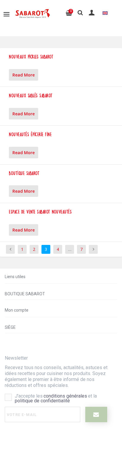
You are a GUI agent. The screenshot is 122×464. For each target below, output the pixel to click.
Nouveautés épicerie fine (30, 134)
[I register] (96, 414)
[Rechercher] (80, 13)
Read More (23, 75)
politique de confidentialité (42, 401)
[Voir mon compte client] (92, 12)
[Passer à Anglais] (105, 13)
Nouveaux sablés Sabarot (31, 96)
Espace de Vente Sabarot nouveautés (40, 212)
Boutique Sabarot (24, 173)
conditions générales (65, 396)
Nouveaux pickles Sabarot (31, 57)
